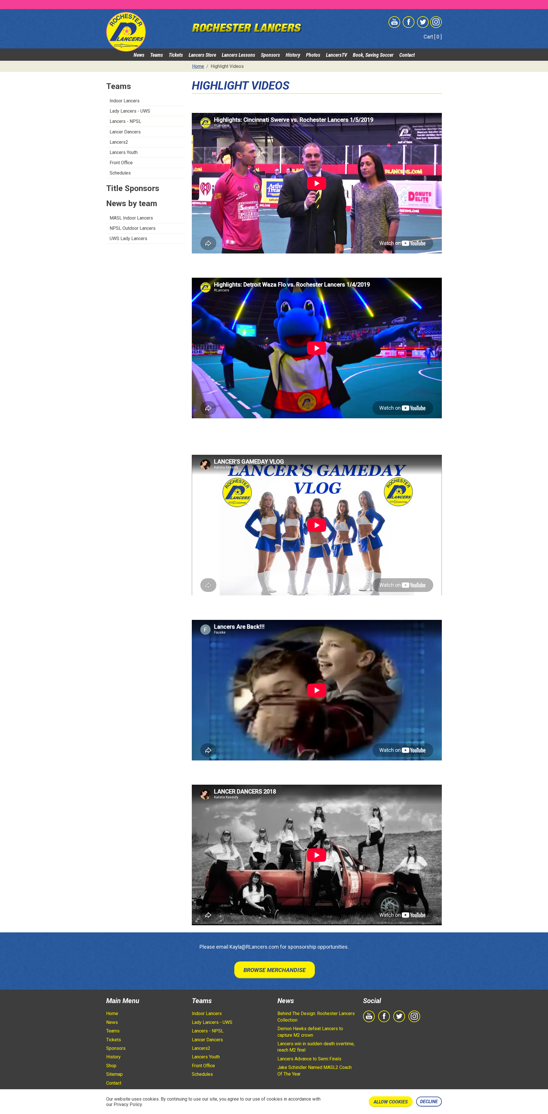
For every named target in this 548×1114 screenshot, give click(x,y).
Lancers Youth (124, 152)
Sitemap (114, 1074)
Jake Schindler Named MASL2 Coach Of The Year (314, 1070)
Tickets (176, 55)
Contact (407, 55)
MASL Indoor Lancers (131, 218)
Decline (429, 1101)
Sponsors (270, 55)
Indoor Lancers (125, 101)
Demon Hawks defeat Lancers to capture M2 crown (310, 1032)
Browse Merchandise (274, 970)
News (139, 55)
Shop (111, 1065)
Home (112, 1013)
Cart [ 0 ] (433, 37)
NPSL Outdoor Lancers (133, 228)
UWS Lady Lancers (128, 238)
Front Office (121, 162)
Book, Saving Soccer (373, 55)
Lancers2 (119, 142)
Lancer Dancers (125, 132)
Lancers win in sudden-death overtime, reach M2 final (315, 1047)
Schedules (120, 173)
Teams (156, 55)
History (293, 55)
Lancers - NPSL (125, 121)
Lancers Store (202, 55)
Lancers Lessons (238, 55)
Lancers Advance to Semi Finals (309, 1059)
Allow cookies (391, 1102)
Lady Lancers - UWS (130, 111)
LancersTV (336, 55)
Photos (313, 55)
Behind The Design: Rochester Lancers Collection (316, 1016)
